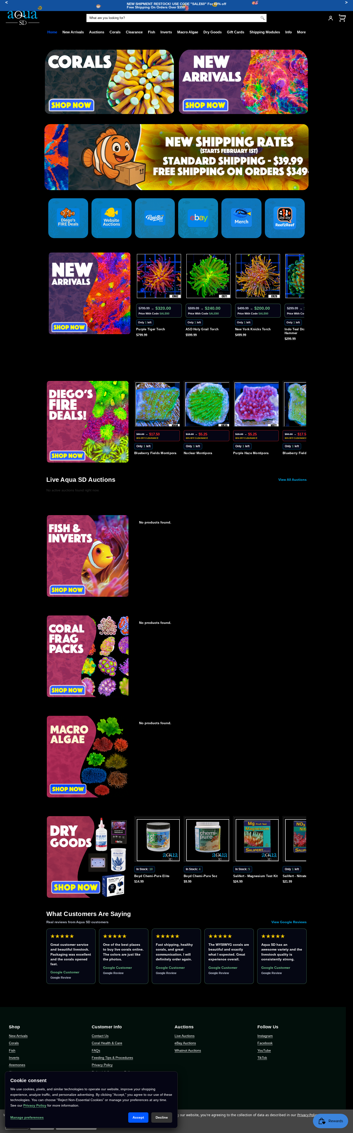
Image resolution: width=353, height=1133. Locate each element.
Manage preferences (27, 1117)
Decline (162, 1117)
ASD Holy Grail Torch (152, 329)
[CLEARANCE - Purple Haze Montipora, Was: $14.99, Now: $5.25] (207, 405)
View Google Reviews (289, 922)
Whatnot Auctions (188, 1050)
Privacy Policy (102, 1065)
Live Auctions (185, 1036)
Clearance (134, 32)
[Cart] (342, 17)
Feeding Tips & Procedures (112, 1058)
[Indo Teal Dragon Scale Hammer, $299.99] (258, 276)
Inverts (166, 32)
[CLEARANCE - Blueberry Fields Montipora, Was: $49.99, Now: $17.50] (257, 405)
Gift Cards (235, 32)
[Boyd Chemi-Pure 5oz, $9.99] (158, 840)
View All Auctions (292, 480)
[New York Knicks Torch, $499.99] (208, 276)
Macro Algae (187, 32)
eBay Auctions (185, 1043)
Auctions (96, 32)
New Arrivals (73, 32)
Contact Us (100, 1036)
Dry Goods (212, 32)
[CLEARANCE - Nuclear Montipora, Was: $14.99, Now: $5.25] (158, 405)
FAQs (96, 1050)
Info (288, 32)
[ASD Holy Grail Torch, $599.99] (159, 276)
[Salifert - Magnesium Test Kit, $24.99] (207, 840)
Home (52, 32)
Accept (138, 1117)
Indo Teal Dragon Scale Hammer (253, 331)
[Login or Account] (331, 18)
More (301, 32)
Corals (115, 32)
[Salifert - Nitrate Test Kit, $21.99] (257, 840)
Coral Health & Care (107, 1043)
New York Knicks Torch (203, 329)
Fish (151, 32)
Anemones (17, 1065)
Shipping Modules (265, 32)
